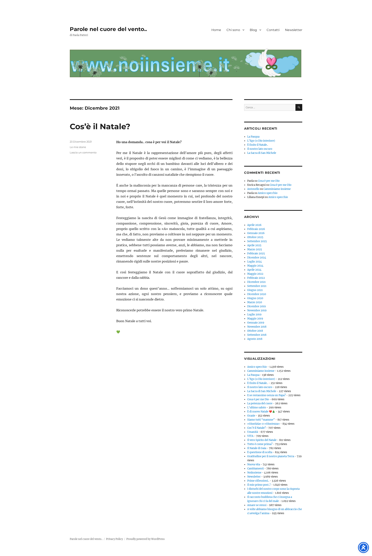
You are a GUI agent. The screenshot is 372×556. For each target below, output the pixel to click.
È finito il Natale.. (257, 144)
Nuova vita (253, 464)
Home (216, 30)
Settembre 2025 (257, 241)
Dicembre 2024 (256, 257)
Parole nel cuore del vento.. (108, 29)
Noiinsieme (254, 472)
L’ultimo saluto (256, 407)
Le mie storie (78, 147)
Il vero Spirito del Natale (261, 440)
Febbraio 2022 (256, 278)
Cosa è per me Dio (269, 180)
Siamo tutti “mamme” (261, 419)
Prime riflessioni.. (258, 480)
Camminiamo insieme (277, 189)
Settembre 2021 (256, 286)
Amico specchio (267, 193)
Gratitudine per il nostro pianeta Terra (270, 456)
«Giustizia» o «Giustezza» (263, 423)
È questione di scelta (259, 452)
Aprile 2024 (254, 269)
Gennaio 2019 (255, 322)
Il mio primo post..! (259, 484)
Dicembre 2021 (256, 282)
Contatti (273, 30)
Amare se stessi (256, 505)
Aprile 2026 (254, 225)
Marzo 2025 (254, 249)
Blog (253, 30)
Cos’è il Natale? (100, 126)
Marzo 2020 (254, 302)
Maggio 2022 (255, 273)
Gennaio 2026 (256, 233)
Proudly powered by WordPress (145, 539)
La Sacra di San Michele (261, 153)
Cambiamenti (255, 468)
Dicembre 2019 (256, 306)
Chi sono (233, 30)
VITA (250, 436)
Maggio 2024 (255, 265)
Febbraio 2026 (256, 229)
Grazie (251, 415)
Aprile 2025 (254, 245)
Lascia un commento (83, 152)
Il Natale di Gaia (256, 448)
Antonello (253, 189)
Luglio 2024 (254, 261)
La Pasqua (253, 136)
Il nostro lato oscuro (259, 149)
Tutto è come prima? (259, 444)
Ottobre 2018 (255, 330)
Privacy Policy (114, 539)
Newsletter (293, 30)
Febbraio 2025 (256, 253)
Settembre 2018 (256, 335)
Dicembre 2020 (256, 294)
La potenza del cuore (259, 403)
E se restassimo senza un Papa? (266, 395)
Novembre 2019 (257, 310)
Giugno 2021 (255, 290)
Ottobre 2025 (255, 237)
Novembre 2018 (256, 326)
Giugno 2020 (255, 298)
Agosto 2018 (254, 339)
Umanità (252, 432)
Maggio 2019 (255, 318)
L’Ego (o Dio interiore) (261, 140)
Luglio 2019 (254, 314)
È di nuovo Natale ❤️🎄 (261, 411)
